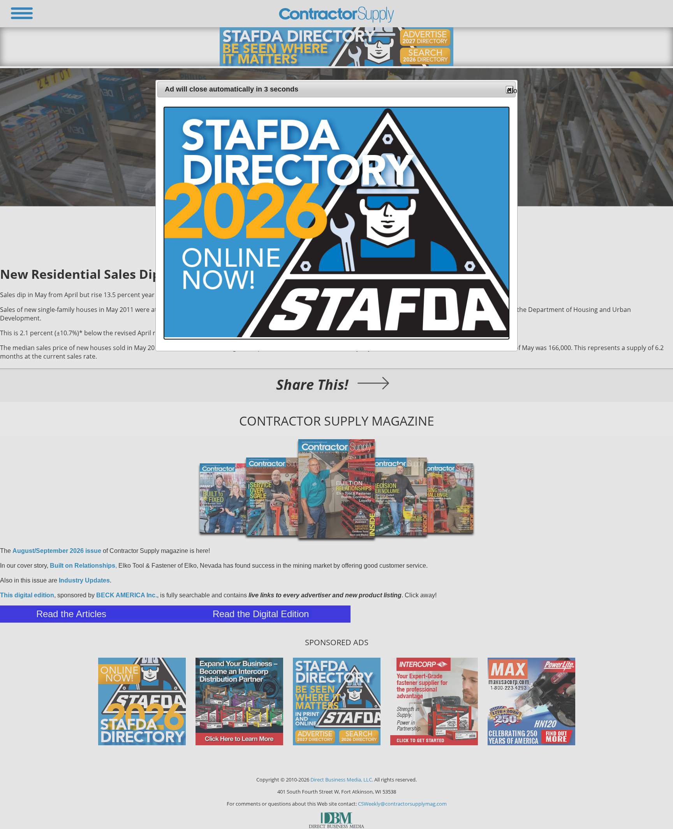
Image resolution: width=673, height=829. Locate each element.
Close (510, 90)
